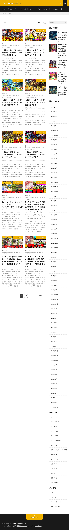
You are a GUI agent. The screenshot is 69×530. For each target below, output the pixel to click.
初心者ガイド (12, 9)
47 (26, 296)
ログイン (53, 492)
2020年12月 (54, 407)
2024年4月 (54, 219)
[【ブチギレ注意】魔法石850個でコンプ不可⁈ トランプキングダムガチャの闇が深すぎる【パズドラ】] (53, 76)
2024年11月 (54, 187)
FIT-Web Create (22, 526)
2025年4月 (54, 163)
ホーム (3, 9)
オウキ (53, 417)
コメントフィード (56, 502)
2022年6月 (54, 323)
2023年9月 (54, 252)
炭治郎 (53, 464)
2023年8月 (54, 257)
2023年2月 (54, 285)
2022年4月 (54, 332)
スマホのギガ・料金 (56, 9)
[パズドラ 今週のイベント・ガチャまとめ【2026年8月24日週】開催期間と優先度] (53, 35)
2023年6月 (54, 266)
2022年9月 (54, 308)
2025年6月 (54, 154)
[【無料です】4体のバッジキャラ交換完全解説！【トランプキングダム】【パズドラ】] (53, 64)
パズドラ (18, 31)
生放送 (53, 468)
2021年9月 (54, 365)
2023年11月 (54, 243)
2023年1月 (54, 290)
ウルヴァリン (33, 97)
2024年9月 (54, 196)
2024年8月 (54, 201)
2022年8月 (54, 313)
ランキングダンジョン (41, 9)
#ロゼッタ (5, 45)
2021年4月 (54, 388)
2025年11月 (54, 130)
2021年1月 (54, 402)
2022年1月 (54, 346)
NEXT (40, 296)
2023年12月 (54, 238)
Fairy (4, 197)
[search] (66, 22)
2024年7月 (54, 205)
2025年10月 (54, 135)
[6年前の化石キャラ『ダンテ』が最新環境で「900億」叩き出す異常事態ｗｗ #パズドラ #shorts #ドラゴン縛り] (53, 48)
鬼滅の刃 (53, 482)
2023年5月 (54, 271)
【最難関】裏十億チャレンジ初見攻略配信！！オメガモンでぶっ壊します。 (12, 154)
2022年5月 (54, 327)
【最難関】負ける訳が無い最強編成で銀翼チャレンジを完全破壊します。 (12, 52)
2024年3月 (54, 224)
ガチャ (31, 9)
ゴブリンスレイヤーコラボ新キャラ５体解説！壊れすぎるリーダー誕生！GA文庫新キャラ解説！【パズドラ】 (12, 261)
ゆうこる (38, 95)
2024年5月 (54, 215)
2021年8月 (54, 369)
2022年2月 (54, 341)
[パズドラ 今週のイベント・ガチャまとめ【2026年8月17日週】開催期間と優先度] (53, 90)
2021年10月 (54, 360)
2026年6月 (54, 121)
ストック (53, 431)
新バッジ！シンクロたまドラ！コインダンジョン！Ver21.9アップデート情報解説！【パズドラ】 (12, 205)
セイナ (53, 435)
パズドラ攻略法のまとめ (19, 523)
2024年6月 (54, 210)
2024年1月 (54, 233)
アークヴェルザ (7, 47)
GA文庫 (12, 197)
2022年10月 (54, 304)
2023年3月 (54, 280)
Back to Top (34, 517)
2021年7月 (54, 374)
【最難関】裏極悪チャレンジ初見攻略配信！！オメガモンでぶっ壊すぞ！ (35, 154)
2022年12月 (54, 294)
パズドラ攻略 (22, 9)
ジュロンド (54, 426)
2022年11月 (54, 299)
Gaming (10, 45)
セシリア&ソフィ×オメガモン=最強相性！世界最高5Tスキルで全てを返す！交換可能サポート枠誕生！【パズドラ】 (35, 261)
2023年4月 (54, 276)
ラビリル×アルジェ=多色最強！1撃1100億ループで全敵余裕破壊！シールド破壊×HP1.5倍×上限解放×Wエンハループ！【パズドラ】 (35, 207)
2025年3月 (54, 168)
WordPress (38, 526)
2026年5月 (54, 126)
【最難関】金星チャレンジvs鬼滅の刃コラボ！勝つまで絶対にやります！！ (35, 52)
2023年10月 (54, 247)
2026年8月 (54, 112)
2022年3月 (54, 337)
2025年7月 (54, 149)
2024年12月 (54, 182)
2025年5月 (54, 158)
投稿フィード (55, 497)
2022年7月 (54, 318)
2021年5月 (54, 383)
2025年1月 (54, 177)
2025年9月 (54, 140)
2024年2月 (54, 229)
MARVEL (15, 45)
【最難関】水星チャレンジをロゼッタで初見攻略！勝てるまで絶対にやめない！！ (12, 103)
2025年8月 (54, 144)
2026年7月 (54, 116)
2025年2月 (54, 172)
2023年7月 (54, 262)
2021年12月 (54, 351)
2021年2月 (54, 398)
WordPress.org (55, 506)
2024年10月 (54, 191)
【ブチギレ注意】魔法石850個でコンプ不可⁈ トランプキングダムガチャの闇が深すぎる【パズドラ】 (62, 78)
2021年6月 (54, 379)
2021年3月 (54, 393)
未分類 (53, 454)
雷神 (52, 478)
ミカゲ (53, 445)
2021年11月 (54, 355)
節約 (52, 473)
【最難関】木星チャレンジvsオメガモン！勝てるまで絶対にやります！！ (35, 102)
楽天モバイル (55, 459)
